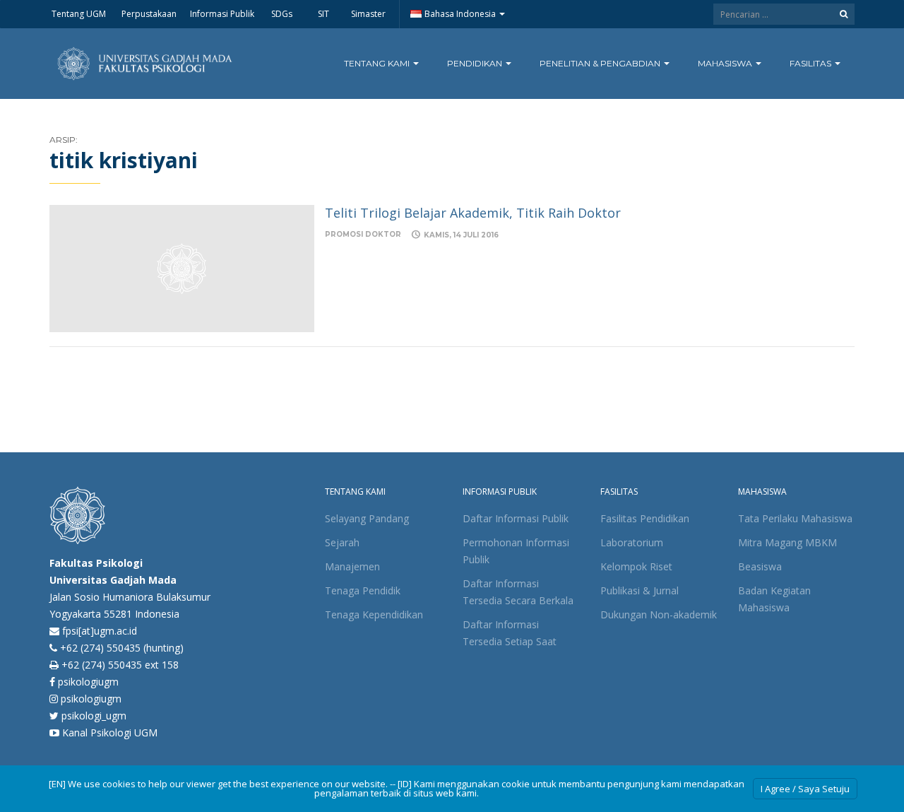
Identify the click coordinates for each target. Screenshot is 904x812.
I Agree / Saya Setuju (805, 788)
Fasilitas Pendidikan (644, 518)
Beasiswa (760, 566)
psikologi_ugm (92, 715)
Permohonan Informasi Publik (516, 551)
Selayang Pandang (367, 518)
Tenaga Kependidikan (374, 614)
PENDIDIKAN (475, 63)
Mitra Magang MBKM (787, 542)
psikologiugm (87, 681)
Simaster (368, 14)
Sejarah (342, 542)
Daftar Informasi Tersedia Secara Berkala (518, 592)
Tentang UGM (77, 14)
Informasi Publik (222, 14)
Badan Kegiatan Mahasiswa (774, 599)
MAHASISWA (726, 63)
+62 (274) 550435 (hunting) (122, 647)
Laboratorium (631, 542)
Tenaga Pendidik (362, 590)
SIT (323, 14)
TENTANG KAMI (378, 63)
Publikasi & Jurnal (639, 590)
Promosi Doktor (363, 234)
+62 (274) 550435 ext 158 (120, 664)
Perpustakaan (148, 14)
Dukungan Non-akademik (658, 614)
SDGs (281, 14)
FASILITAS (811, 63)
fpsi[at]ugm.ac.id (99, 630)
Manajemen (352, 566)
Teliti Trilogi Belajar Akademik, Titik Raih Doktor (473, 212)
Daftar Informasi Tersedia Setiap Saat (510, 633)
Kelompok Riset (636, 566)
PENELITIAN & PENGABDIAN (601, 63)
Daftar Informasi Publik (516, 518)
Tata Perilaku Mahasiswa (795, 518)
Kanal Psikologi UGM (108, 732)
